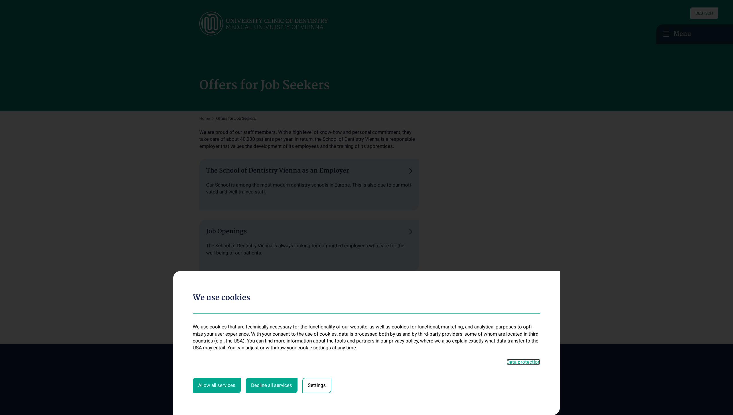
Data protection (523, 362)
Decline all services (271, 385)
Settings (317, 385)
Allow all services (216, 385)
